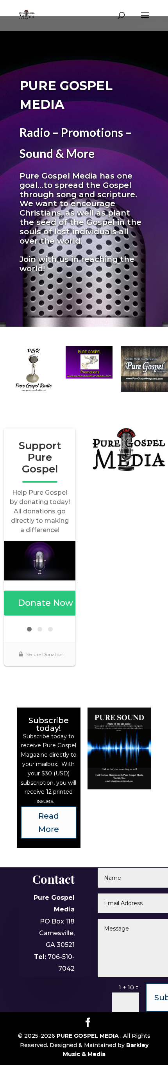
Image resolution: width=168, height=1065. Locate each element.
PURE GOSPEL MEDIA (88, 1035)
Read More (48, 822)
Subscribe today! (49, 724)
